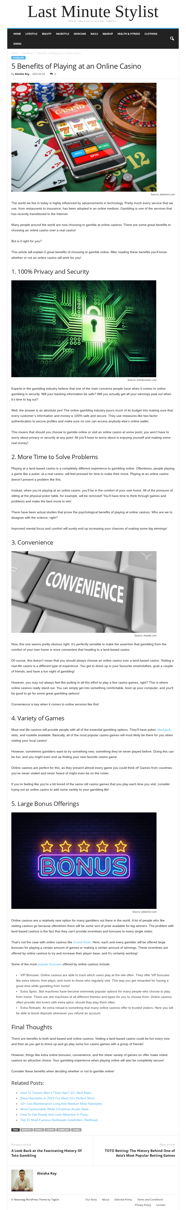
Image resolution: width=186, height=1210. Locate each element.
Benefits (26, 1129)
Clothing (150, 33)
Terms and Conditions (150, 1199)
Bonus (38, 1129)
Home (17, 33)
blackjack (164, 729)
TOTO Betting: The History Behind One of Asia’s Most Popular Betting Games (140, 1153)
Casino (50, 1129)
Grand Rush (82, 942)
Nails (94, 33)
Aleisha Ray (22, 74)
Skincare (80, 33)
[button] (172, 39)
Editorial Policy (123, 1199)
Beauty (46, 33)
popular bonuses (50, 964)
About (105, 1199)
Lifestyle (31, 33)
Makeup (108, 33)
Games (76, 1129)
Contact (160, 1205)
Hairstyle (62, 33)
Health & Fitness (128, 33)
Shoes (17, 43)
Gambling (27, 53)
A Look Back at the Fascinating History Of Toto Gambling (46, 1153)
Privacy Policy (143, 1205)
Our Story (91, 1199)
